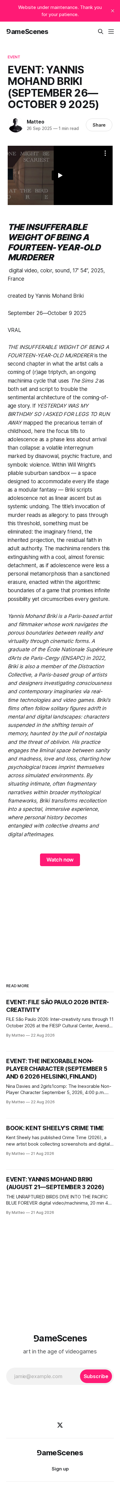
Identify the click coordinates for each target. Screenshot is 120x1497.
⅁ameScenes (27, 31)
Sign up (60, 1469)
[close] (113, 11)
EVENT (14, 56)
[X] (60, 1425)
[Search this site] (101, 31)
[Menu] (111, 31)
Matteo (35, 122)
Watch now (60, 860)
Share (99, 125)
